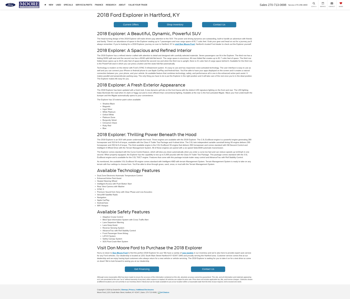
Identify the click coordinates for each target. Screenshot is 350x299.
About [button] (122, 5)
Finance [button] (99, 5)
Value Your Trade (137, 5)
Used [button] (58, 5)
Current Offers (131, 24)
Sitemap (124, 290)
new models (187, 253)
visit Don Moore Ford (185, 44)
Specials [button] (68, 5)
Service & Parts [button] (84, 5)
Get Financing (142, 269)
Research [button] (111, 5)
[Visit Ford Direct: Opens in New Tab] (164, 292)
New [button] (51, 5)
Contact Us (219, 24)
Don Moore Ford (120, 253)
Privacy (132, 290)
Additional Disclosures (145, 290)
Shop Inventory (175, 24)
